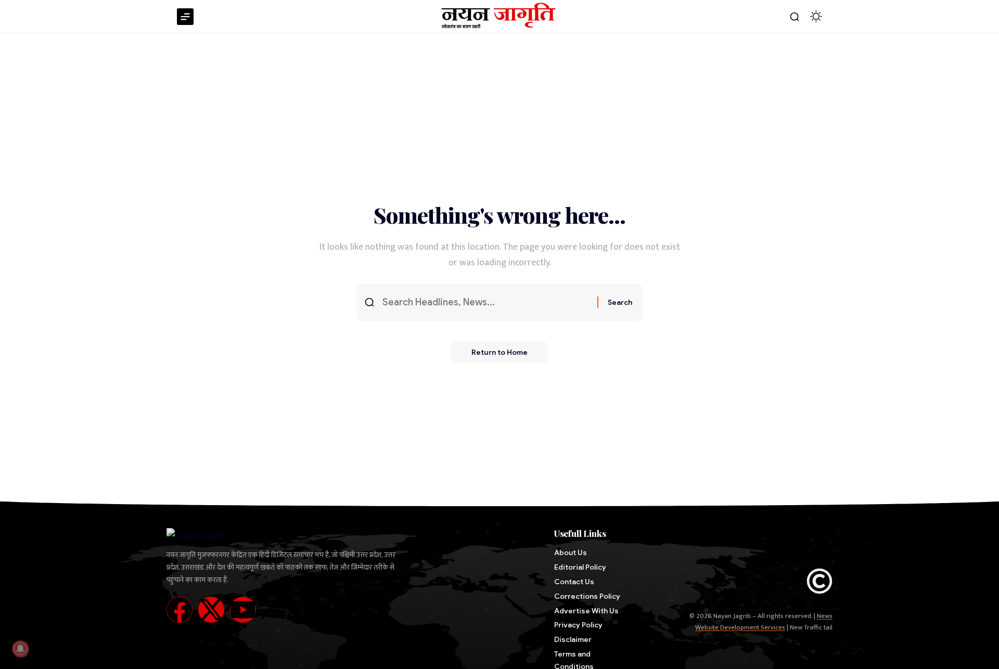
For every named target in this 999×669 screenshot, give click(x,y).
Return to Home (499, 352)
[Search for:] (486, 302)
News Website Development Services (763, 621)
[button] (794, 16)
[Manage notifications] (20, 648)
